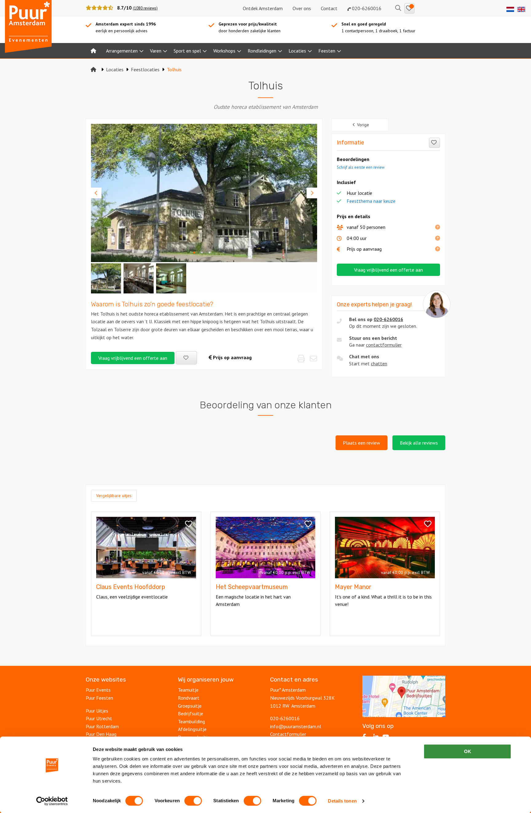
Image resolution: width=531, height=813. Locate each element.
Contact (329, 8)
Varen (155, 51)
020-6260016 (366, 8)
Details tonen (342, 800)
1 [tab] (194, 252)
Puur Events (98, 690)
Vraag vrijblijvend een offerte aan (132, 358)
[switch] (193, 801)
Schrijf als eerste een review (360, 167)
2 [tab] (201, 252)
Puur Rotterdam (102, 726)
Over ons (302, 8)
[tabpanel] (204, 193)
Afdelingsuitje (192, 729)
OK (467, 751)
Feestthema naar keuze (371, 201)
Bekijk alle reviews (419, 443)
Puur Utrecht (99, 718)
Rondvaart (188, 698)
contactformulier (384, 345)
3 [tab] (209, 252)
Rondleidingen (262, 51)
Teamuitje (188, 690)
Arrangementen (122, 51)
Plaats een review (361, 443)
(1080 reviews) (145, 8)
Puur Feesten (99, 698)
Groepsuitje (190, 706)
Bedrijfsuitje (190, 713)
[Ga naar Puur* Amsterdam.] (93, 69)
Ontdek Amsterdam (263, 8)
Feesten (326, 51)
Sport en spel (187, 51)
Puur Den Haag (101, 734)
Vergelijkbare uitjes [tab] (114, 495)
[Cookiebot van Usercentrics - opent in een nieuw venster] (52, 801)
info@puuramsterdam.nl (295, 726)
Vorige (363, 125)
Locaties (297, 51)
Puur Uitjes (97, 711)
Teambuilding (191, 721)
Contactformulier (288, 734)
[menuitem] (93, 50)
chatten (379, 363)
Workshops (224, 51)
